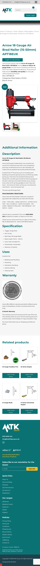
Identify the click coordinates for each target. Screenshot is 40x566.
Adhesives (5, 501)
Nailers (20, 31)
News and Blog (7, 482)
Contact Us (5, 542)
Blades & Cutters (7, 504)
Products (9, 31)
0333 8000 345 (6, 2)
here (31, 216)
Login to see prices (12, 60)
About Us (5, 479)
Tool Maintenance (8, 487)
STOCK (24, 78)
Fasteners (5, 507)
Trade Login (30, 15)
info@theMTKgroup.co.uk (22, 2)
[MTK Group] (7, 12)
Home (2, 31)
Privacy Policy (6, 521)
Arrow (10, 80)
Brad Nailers (29, 31)
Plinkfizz (13, 562)
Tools (15, 31)
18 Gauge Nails (15, 190)
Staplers (4, 512)
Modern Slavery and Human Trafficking (7, 537)
